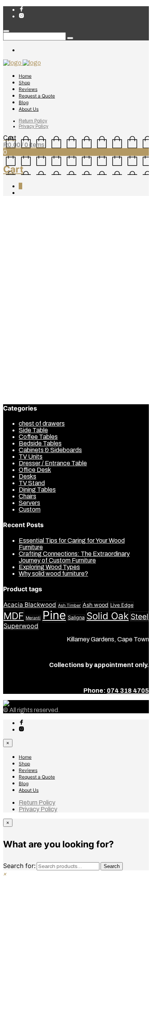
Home (25, 76)
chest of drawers (42, 305)
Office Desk (35, 344)
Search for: (19, 866)
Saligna (76, 617)
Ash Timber (69, 605)
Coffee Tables (38, 311)
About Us (29, 109)
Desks (27, 324)
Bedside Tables (40, 285)
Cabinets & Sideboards (50, 291)
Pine (54, 615)
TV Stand (32, 364)
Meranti (33, 617)
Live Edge (121, 605)
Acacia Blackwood (30, 604)
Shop (24, 83)
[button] (5, 873)
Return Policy (33, 121)
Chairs (27, 298)
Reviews (28, 89)
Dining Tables (37, 331)
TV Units (30, 371)
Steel (139, 616)
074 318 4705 (128, 690)
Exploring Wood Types (49, 567)
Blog (23, 102)
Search (112, 866)
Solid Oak (108, 616)
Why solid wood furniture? (53, 573)
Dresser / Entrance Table (53, 338)
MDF (14, 616)
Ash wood (95, 604)
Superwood (21, 626)
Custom (30, 318)
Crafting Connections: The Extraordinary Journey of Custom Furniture (74, 557)
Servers (29, 351)
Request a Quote (37, 96)
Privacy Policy (33, 126)
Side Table (33, 358)
